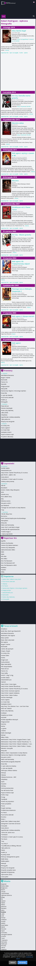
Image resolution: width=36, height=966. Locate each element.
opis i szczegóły (14, 52)
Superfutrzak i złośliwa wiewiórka (10, 417)
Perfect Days (4, 795)
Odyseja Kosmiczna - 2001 (8, 777)
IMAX (2, 552)
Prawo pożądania (6, 804)
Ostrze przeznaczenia (7, 788)
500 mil (3, 485)
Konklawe (4, 713)
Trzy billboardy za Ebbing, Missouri (11, 846)
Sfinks (2, 572)
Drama (3, 657)
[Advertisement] (18, 72)
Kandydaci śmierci (6, 432)
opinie (26, 52)
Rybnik (3, 927)
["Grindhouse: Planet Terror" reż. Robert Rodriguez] (6, 212)
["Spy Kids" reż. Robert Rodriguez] (6, 348)
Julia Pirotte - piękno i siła (8, 475)
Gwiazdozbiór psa (6, 470)
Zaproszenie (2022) (6, 874)
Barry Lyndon (5, 638)
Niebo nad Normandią (7, 525)
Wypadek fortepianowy (7, 872)
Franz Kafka (4, 673)
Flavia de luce (5, 406)
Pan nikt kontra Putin (7, 790)
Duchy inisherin (5, 662)
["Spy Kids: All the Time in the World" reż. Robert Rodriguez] (6, 158)
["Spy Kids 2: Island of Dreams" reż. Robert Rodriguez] (6, 321)
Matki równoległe (6, 733)
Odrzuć (12, 962)
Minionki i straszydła (7, 748)
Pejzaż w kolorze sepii (7, 434)
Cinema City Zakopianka (8, 547)
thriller (17, 41)
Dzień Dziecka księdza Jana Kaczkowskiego (13, 518)
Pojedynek (4, 799)
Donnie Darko (5, 655)
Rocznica (3, 817)
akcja (18, 39)
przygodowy (24, 39)
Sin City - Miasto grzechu (21, 235)
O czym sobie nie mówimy (8, 766)
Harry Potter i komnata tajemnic (10, 691)
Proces (3, 806)
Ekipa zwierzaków (6, 664)
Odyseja (4, 584)
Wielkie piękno (5, 861)
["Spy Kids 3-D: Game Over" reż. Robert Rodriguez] (6, 266)
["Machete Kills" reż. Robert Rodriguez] (6, 128)
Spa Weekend (5, 505)
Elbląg (3, 897)
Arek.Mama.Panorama (7, 375)
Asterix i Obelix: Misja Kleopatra (10, 490)
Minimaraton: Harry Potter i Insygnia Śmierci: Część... (16, 739)
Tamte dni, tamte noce (8, 832)
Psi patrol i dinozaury (7, 436)
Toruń (3, 938)
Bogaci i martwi (5, 377)
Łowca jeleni (4, 877)
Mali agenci (16, 343)
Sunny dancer (5, 477)
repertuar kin (4, 52)
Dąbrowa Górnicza (6, 895)
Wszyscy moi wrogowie (7, 421)
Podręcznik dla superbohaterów (10, 529)
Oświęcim (4, 919)
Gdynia (3, 903)
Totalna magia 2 (6, 531)
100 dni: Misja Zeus (6, 514)
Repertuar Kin (10, 538)
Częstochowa (5, 893)
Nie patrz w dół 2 (6, 503)
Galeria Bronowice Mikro (8, 550)
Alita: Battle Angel (19, 31)
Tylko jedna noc (5, 419)
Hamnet (3, 682)
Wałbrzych (4, 944)
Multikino (3, 567)
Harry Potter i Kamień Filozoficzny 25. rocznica (14, 472)
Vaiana (3, 850)
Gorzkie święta (5, 468)
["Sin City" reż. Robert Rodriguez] (6, 240)
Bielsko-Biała (4, 886)
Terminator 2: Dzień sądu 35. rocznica (12, 479)
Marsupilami (4, 520)
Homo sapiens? (5, 428)
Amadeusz (4, 629)
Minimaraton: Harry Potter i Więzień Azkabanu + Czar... (16, 744)
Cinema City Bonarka (7, 543)
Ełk (2, 899)
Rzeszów (3, 929)
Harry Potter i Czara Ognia (8, 684)
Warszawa (4, 942)
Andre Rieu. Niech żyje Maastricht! (11, 631)
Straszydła (6, 599)
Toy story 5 (4, 843)
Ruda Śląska (4, 925)
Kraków (3, 912)
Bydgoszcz (4, 888)
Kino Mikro (4, 558)
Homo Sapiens (5, 700)
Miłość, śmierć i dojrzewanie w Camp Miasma (14, 753)
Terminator (4, 834)
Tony (2, 510)
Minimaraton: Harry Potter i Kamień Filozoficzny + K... (16, 742)
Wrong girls (4, 402)
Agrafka (3, 541)
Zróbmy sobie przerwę (7, 481)
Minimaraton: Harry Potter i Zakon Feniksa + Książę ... (16, 746)
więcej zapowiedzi (7, 534)
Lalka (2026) (4, 412)
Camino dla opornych (7, 649)
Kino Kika (3, 556)
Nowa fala (4, 393)
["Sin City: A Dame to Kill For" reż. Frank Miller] (6, 101)
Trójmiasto (4, 940)
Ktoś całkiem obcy (6, 496)
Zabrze (3, 947)
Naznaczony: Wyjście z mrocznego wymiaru (13, 391)
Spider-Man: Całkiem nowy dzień (11, 579)
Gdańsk (3, 901)
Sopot (3, 931)
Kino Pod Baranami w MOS (9, 565)
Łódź (2, 916)
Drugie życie (4, 660)
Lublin (2, 914)
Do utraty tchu (5, 425)
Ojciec (3, 781)
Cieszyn (3, 891)
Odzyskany (4, 415)
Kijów (2, 554)
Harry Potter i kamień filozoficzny (10, 686)
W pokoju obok (5, 854)
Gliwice (3, 904)
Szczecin (3, 936)
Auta (2, 492)
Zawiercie (3, 949)
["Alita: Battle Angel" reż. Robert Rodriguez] (6, 36)
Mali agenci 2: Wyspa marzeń (23, 316)
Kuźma (3, 726)
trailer (21, 52)
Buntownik (4, 380)
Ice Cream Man (5, 430)
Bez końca (4, 516)
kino (10, 3)
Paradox (3, 569)
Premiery (8, 370)
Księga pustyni (5, 386)
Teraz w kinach (11, 626)
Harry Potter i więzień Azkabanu (10, 693)
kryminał (23, 106)
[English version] (34, 2)
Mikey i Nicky (4, 737)
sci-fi (13, 41)
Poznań (3, 921)
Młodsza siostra (5, 501)
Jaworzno (3, 906)
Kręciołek (3, 384)
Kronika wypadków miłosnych (9, 719)
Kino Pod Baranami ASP (8, 563)
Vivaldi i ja (4, 400)
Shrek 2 (3, 819)
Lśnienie (3, 730)
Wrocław (3, 945)
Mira (2, 499)
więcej (7, 50)
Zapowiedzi (9, 463)
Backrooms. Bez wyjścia (8, 635)
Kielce (2, 910)
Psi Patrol (5, 586)
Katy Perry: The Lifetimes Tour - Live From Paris (15, 706)
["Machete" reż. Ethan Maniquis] (6, 185)
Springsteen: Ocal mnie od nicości (10, 823)
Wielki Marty (4, 859)
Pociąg (3, 797)
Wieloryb (3, 863)
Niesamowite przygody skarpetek (10, 761)
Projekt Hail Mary (6, 808)
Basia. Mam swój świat (7, 640)
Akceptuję (22, 962)
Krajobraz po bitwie (6, 715)
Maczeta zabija (18, 123)
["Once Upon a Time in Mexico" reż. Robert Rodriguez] (6, 294)
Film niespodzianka (6, 666)
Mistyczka (4, 523)
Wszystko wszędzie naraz (8, 870)
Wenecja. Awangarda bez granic (10, 857)
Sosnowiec (4, 932)
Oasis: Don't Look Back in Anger (10, 527)
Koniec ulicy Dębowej (7, 410)
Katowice (3, 908)
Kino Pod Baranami (6, 561)
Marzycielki (4, 388)
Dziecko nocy (5, 494)
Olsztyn (3, 917)
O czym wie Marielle (6, 395)
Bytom (3, 889)
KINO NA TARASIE (6, 708)
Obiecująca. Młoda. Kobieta (9, 770)
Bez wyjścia (4, 642)
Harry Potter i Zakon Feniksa (9, 695)
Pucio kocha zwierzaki (7, 397)
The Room (4, 839)
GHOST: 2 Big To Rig (7, 675)
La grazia (3, 728)
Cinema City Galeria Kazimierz (9, 545)
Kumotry (3, 724)
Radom (3, 923)
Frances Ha (4, 382)
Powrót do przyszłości (7, 801)
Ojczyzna (3, 784)
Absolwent (4, 488)
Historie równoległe (6, 408)
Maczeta (15, 181)
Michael (3, 735)
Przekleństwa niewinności (8, 810)
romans (31, 39)
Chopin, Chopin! (5, 651)
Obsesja (3, 773)
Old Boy (3, 786)
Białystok (3, 884)
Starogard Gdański (6, 934)
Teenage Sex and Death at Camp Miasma (13, 507)
